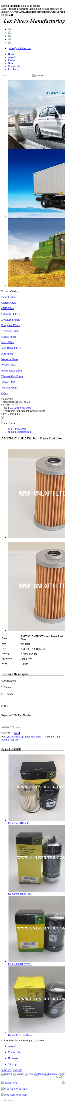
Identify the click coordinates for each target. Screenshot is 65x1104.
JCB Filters (7, 353)
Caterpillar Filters (10, 314)
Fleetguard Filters (10, 325)
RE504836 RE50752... (20, 964)
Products (12, 60)
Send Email (11, 1083)
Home (11, 54)
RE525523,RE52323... (20, 823)
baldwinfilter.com (17, 428)
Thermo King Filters (12, 376)
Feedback (13, 69)
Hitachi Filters (8, 336)
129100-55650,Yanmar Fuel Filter (23, 736)
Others (4, 393)
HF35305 (6, 1070)
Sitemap (12, 1064)
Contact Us (14, 66)
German (8, 1074)
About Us (13, 57)
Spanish (20, 1074)
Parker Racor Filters (11, 370)
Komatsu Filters (9, 359)
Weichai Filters (9, 387)
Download (13, 1058)
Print (16, 733)
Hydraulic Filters (10, 331)
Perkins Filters (8, 365)
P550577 (17, 1070)
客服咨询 (21, 1095)
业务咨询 (21, 1088)
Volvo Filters (8, 381)
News (11, 63)
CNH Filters (7, 308)
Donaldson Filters (10, 319)
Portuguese (54, 1074)
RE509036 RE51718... (20, 893)
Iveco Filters (7, 342)
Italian (41, 1074)
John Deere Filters (10, 348)
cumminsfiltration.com (20, 431)
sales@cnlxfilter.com (20, 48)
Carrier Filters (8, 302)
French (31, 1074)
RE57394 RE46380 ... (20, 1034)
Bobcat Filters (8, 297)
